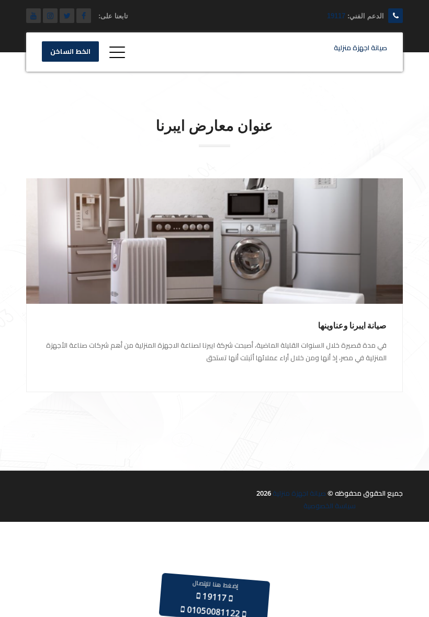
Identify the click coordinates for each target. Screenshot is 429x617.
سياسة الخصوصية (329, 505)
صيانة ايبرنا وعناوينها (352, 325)
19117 (336, 16)
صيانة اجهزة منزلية (299, 493)
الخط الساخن (70, 51)
